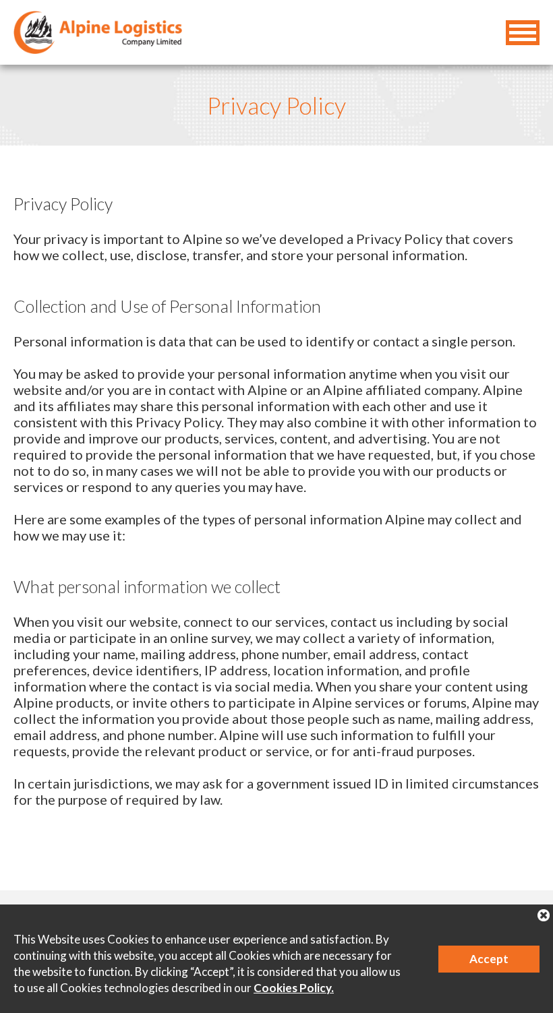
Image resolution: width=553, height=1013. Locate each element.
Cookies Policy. (294, 988)
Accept (488, 959)
